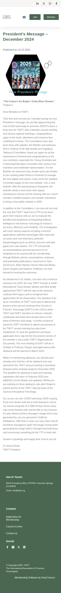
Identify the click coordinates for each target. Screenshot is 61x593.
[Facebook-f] (7, 547)
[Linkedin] (24, 547)
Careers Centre (14, 526)
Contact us (11, 533)
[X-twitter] (18, 547)
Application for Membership (13, 518)
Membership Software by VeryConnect (35, 577)
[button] (24, 17)
